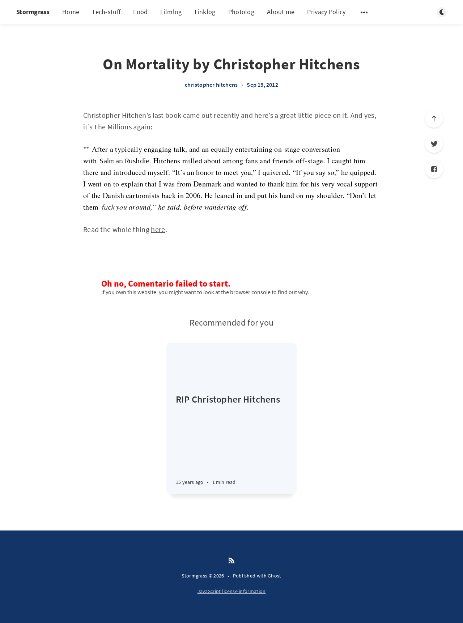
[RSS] (231, 561)
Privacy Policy (326, 12)
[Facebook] (434, 169)
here (158, 229)
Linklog (205, 12)
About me (280, 12)
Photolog (241, 12)
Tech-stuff (106, 12)
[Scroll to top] (434, 118)
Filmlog (171, 12)
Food (140, 12)
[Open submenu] (364, 12)
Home (70, 12)
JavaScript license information (231, 591)
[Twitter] (434, 144)
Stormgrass (33, 12)
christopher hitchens (211, 84)
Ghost (274, 575)
